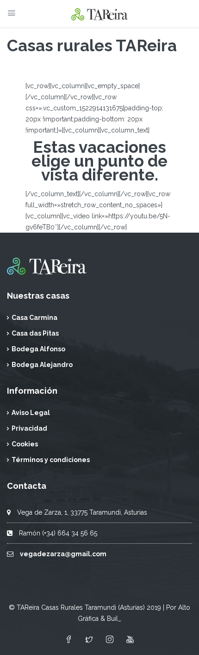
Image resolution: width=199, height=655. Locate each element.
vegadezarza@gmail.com (63, 554)
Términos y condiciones (51, 459)
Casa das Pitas (35, 333)
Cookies (25, 444)
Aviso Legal (31, 412)
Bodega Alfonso (38, 349)
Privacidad (29, 428)
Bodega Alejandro (42, 364)
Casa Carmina (34, 317)
